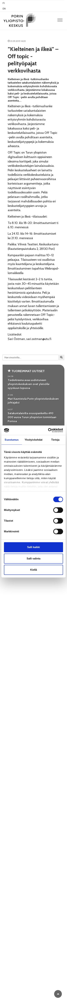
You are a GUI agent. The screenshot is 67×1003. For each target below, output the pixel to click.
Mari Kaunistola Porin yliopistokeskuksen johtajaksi (33, 400)
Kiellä (33, 569)
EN (4, 8)
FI (4, 3)
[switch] (58, 510)
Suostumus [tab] (12, 439)
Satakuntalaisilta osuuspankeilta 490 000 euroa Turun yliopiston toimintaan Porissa (32, 417)
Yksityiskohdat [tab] (33, 439)
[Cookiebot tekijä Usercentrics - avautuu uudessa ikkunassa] (48, 430)
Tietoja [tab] (55, 439)
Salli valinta (33, 558)
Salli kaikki (33, 547)
